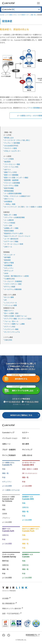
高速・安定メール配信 (30, 469)
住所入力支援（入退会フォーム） (16, 316)
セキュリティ (9, 268)
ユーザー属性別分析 (11, 239)
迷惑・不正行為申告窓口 (10, 613)
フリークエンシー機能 (12, 164)
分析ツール (8, 247)
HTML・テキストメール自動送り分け (17, 196)
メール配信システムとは (10, 490)
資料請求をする (21, 377)
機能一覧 (5, 473)
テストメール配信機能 (12, 183)
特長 (3, 469)
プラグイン (6, 518)
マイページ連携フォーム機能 (14, 324)
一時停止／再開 (9, 204)
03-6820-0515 (14, 401)
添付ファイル (9, 199)
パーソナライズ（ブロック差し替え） (17, 140)
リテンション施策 (10, 305)
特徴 (3, 505)
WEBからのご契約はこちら (21, 415)
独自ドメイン (9, 310)
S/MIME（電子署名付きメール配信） (17, 276)
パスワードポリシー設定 (13, 284)
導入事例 (25, 444)
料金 (3, 477)
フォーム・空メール (11, 321)
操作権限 (7, 257)
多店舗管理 (8, 265)
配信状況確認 (9, 231)
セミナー (25, 432)
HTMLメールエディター (12, 151)
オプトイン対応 (9, 326)
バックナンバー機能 (11, 329)
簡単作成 (5, 561)
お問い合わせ (27, 455)
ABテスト (7, 169)
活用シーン (6, 444)
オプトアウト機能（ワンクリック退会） (18, 318)
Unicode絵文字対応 (11, 145)
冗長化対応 (8, 340)
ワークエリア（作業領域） (13, 281)
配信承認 (7, 260)
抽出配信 (7, 161)
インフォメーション (9, 438)
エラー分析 (8, 225)
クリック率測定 (9, 223)
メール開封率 (9, 220)
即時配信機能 (9, 191)
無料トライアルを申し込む (22, 389)
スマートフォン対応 (11, 167)
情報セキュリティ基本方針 (11, 608)
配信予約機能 (9, 188)
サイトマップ (27, 449)
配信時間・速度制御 (11, 180)
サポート (25, 438)
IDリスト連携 (9, 297)
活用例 (4, 513)
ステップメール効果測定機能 (14, 217)
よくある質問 (7, 486)
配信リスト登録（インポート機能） (16, 177)
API (5, 300)
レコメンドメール (10, 302)
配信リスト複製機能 (11, 175)
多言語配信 (8, 201)
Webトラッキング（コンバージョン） (17, 236)
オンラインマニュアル (12, 332)
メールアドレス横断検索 (13, 289)
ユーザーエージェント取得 (13, 244)
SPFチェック (8, 270)
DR (30, 473)
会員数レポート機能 (11, 228)
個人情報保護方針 (8, 603)
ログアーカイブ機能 (11, 241)
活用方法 (25, 507)
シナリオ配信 (9, 159)
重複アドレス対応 (10, 172)
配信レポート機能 (10, 215)
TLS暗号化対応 (9, 279)
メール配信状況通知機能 (13, 193)
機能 (3, 509)
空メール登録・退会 (11, 313)
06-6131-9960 (32, 401)
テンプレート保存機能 (12, 143)
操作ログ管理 (9, 263)
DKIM (6, 273)
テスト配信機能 (34, 108)
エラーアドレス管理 (11, 185)
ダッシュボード (9, 255)
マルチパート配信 (10, 148)
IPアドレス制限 (9, 286)
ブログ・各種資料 (9, 449)
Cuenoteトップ (8, 432)
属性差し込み (9, 137)
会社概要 (5, 598)
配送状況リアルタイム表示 (13, 233)
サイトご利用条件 (9, 455)
